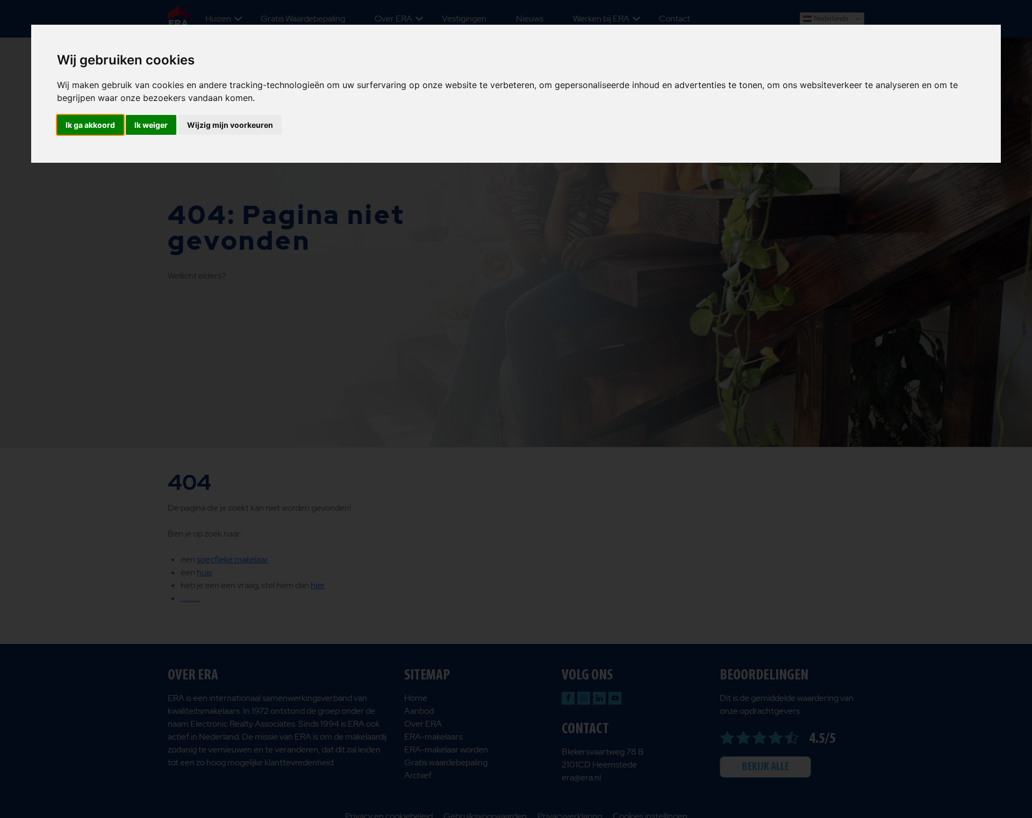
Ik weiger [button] (151, 124)
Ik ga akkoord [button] (90, 124)
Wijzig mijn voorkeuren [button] (230, 124)
